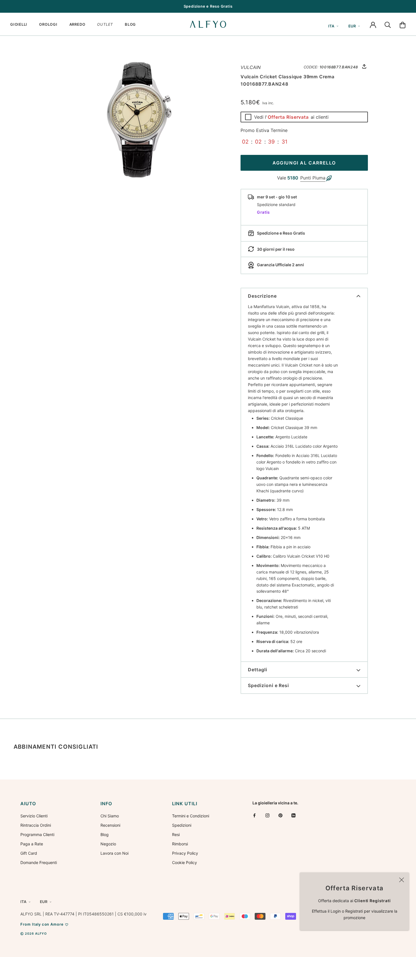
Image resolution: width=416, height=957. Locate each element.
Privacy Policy (185, 853)
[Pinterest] (280, 815)
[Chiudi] (401, 879)
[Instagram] (267, 815)
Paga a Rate (31, 843)
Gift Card (28, 853)
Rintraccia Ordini (35, 825)
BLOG (130, 24)
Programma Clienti (37, 834)
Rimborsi (180, 843)
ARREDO (77, 24)
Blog (104, 834)
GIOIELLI (18, 24)
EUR (352, 26)
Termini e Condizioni (190, 815)
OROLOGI (48, 24)
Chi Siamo (109, 815)
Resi (176, 834)
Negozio (108, 843)
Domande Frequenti (38, 862)
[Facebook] (254, 815)
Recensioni (110, 825)
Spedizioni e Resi (268, 685)
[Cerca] (388, 24)
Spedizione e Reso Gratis (208, 6)
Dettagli (257, 669)
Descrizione (262, 296)
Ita (331, 26)
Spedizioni (181, 825)
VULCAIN (251, 67)
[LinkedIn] (293, 815)
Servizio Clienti (34, 815)
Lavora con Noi (114, 853)
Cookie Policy (184, 862)
